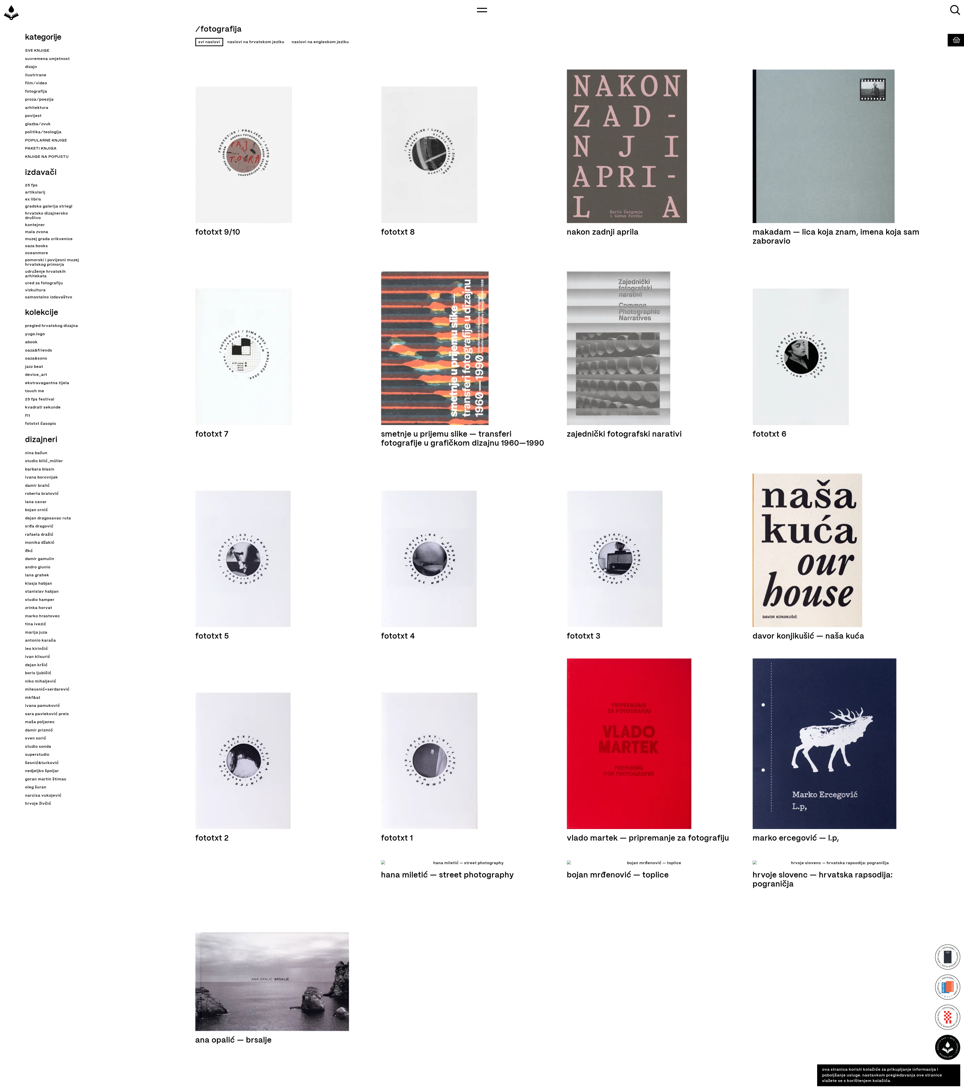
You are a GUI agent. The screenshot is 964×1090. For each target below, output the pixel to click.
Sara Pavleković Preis (47, 714)
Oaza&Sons (36, 358)
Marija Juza (36, 632)
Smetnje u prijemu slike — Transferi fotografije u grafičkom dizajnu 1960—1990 (462, 439)
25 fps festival (39, 399)
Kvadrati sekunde (43, 407)
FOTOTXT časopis (40, 424)
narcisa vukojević (43, 795)
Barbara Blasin (39, 469)
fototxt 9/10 (217, 232)
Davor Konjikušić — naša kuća (808, 636)
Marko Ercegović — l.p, (796, 838)
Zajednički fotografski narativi (624, 434)
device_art (36, 375)
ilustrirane (35, 75)
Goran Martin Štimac (46, 779)
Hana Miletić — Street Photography (447, 875)
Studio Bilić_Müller (44, 461)
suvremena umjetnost (47, 59)
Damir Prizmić (39, 730)
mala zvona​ (36, 232)
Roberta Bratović (42, 494)
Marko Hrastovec (42, 616)
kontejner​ (35, 225)
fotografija (36, 91)
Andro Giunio (37, 567)
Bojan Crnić (36, 510)
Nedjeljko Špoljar (42, 771)
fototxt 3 (583, 636)
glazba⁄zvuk (38, 124)
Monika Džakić (39, 542)
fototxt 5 (212, 636)
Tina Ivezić (35, 624)
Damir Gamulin (39, 559)
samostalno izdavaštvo (48, 297)
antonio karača (40, 640)
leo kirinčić (36, 649)
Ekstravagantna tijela (47, 383)
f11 (27, 416)
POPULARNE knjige (46, 140)
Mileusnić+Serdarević (47, 689)
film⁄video (36, 83)
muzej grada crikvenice (49, 239)
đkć (29, 551)
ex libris (33, 199)
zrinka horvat (38, 608)
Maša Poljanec (40, 722)
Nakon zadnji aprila (603, 232)
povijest (33, 116)
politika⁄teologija (43, 132)
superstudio (37, 755)
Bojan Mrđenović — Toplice (618, 875)
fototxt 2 (212, 838)
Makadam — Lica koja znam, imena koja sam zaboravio (836, 237)
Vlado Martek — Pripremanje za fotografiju (648, 838)
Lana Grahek (37, 575)
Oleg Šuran (35, 787)
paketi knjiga (41, 148)
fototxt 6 (770, 434)
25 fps (31, 185)
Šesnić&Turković (42, 763)
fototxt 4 (398, 636)
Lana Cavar (36, 502)
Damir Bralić (37, 486)
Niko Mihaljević (40, 681)
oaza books (36, 246)
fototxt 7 (211, 434)
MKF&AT (32, 698)
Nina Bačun (36, 453)
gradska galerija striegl (49, 206)
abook (31, 342)
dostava (950, 1084)
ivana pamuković (42, 706)
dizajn (31, 67)
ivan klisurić (37, 657)
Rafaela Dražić (39, 534)
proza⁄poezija (39, 99)
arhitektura (36, 108)
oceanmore (36, 253)
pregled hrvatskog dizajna (51, 326)
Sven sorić (35, 738)
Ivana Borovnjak (41, 477)
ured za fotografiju (44, 283)
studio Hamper (39, 600)
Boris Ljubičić (38, 673)
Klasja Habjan (38, 583)
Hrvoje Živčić (38, 803)
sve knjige (37, 50)
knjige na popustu (47, 157)
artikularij (35, 192)
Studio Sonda (38, 746)
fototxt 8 (398, 232)
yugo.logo (35, 334)
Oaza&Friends (38, 350)
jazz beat (34, 367)
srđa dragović (39, 526)
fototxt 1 (397, 838)
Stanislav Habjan (42, 591)
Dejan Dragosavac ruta (48, 518)
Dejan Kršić (36, 665)
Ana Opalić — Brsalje (233, 1040)
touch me (34, 391)
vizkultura (35, 290)
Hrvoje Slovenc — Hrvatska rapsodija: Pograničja (823, 880)
